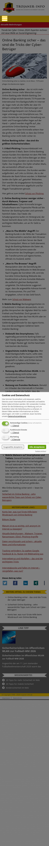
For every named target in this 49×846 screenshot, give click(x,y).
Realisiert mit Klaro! (40, 451)
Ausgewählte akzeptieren (13, 447)
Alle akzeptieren (37, 447)
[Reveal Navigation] (4, 18)
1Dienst (14, 425)
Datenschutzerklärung (17, 416)
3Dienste (15, 439)
